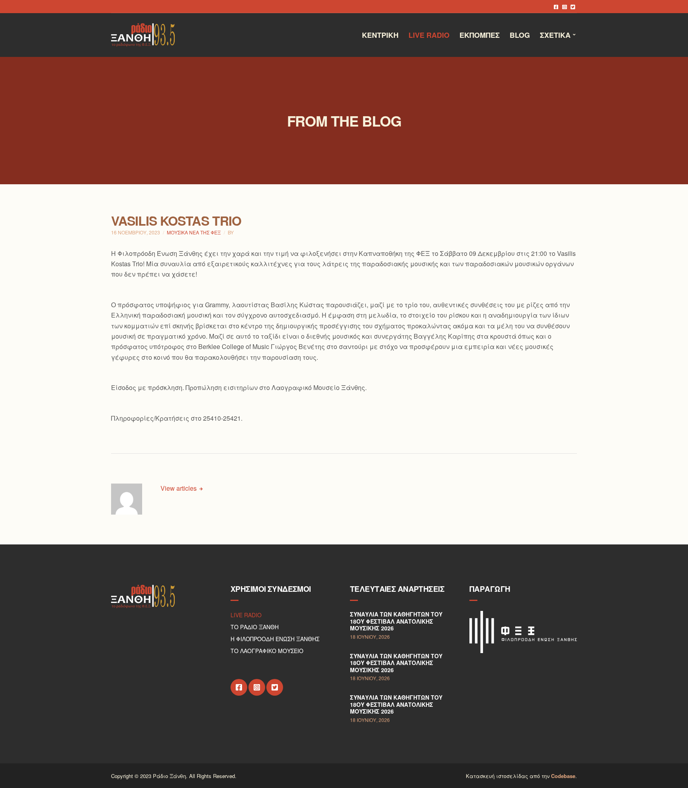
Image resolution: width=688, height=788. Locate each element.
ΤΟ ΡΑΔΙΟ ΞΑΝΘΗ (255, 627)
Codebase (563, 776)
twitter (572, 6)
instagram (564, 6)
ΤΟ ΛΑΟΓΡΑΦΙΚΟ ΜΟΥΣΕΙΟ (267, 651)
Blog (520, 35)
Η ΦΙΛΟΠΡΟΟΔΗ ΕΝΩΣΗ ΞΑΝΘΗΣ (275, 639)
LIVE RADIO (246, 615)
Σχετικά (555, 35)
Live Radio (429, 35)
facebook (556, 6)
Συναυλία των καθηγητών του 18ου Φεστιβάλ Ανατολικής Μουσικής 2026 (396, 621)
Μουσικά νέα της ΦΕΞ (194, 232)
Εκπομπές (479, 35)
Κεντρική (380, 35)
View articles (179, 488)
